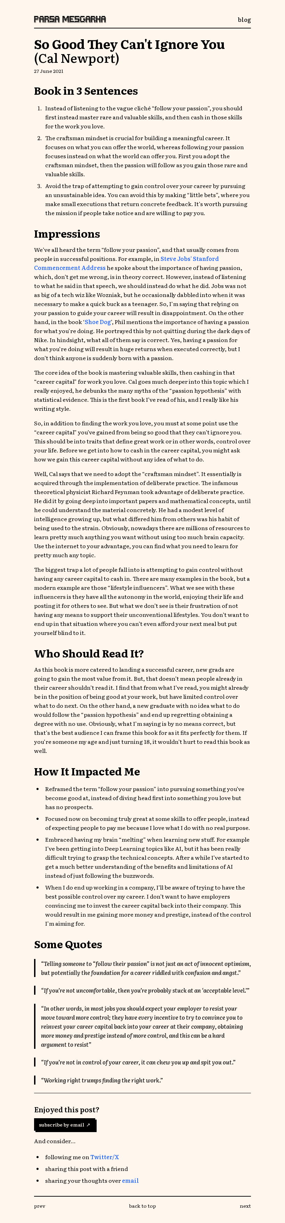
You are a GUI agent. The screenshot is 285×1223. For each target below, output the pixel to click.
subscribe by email (64, 1124)
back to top (142, 1205)
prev (39, 1205)
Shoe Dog (98, 321)
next (245, 1205)
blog (244, 19)
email (130, 1180)
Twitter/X (104, 1157)
